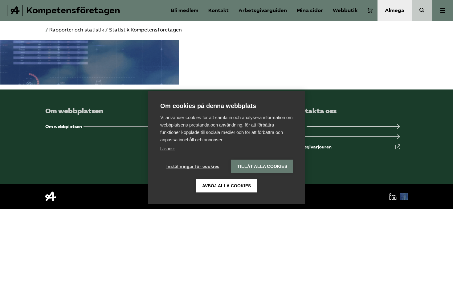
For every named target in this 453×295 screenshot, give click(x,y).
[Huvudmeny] (442, 10)
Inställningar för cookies (192, 166)
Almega (394, 10)
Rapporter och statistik (76, 30)
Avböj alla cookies (226, 186)
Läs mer (167, 148)
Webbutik (345, 10)
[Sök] (422, 10)
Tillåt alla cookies (262, 166)
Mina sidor (310, 10)
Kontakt (218, 10)
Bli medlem (184, 10)
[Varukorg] (370, 10)
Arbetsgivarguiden (263, 10)
